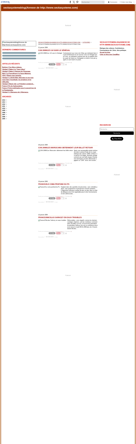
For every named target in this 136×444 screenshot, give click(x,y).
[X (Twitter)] (73, 2)
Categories (86, 42)
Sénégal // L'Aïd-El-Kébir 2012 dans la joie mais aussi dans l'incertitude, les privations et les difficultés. (17, 80)
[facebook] (70, 2)
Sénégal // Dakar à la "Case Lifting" (13, 69)
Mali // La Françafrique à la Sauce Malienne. (16, 73)
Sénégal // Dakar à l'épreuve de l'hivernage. (16, 71)
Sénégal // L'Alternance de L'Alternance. (15, 92)
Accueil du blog (105, 52)
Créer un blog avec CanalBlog (109, 54)
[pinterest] (77, 2)
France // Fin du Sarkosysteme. (12, 86)
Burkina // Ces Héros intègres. (12, 67)
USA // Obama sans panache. (11, 75)
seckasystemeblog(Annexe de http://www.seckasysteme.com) (59, 42)
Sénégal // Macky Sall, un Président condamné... (18, 84)
